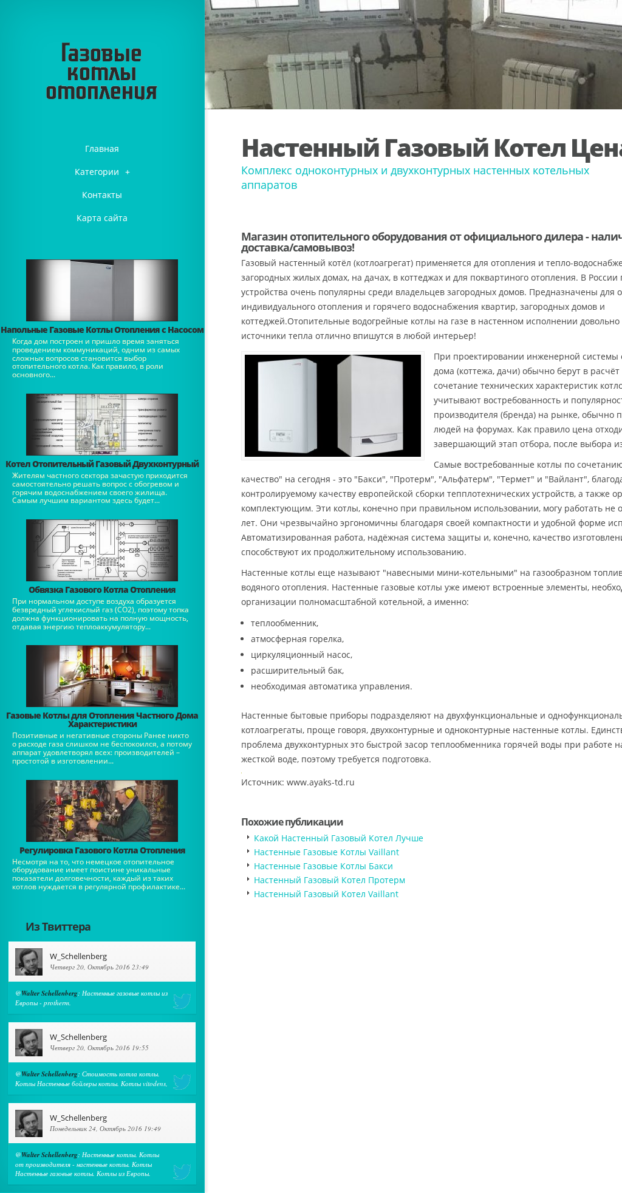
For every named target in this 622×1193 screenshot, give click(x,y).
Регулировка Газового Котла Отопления (102, 850)
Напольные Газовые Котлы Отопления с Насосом (102, 329)
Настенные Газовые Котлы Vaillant (326, 852)
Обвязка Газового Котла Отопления (102, 589)
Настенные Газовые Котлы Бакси (323, 866)
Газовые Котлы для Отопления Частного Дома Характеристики (102, 719)
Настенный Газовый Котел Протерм (329, 880)
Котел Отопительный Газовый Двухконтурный (102, 464)
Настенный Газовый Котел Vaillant (326, 894)
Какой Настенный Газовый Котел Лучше (338, 838)
